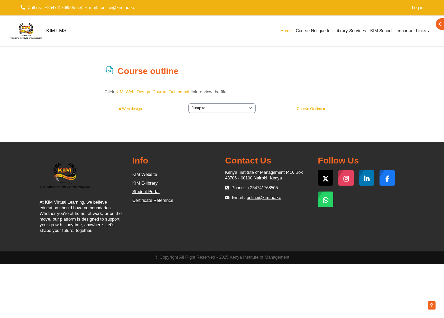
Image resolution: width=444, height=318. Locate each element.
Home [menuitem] (286, 30)
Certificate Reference (152, 200)
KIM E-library (145, 183)
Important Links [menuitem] (411, 30)
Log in (417, 7)
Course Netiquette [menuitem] (313, 30)
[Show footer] (432, 305)
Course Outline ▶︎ (311, 108)
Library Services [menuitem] (350, 30)
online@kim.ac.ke (118, 7)
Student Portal (146, 191)
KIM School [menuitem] (381, 30)
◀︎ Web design (130, 108)
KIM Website (144, 174)
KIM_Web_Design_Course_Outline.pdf (152, 91)
